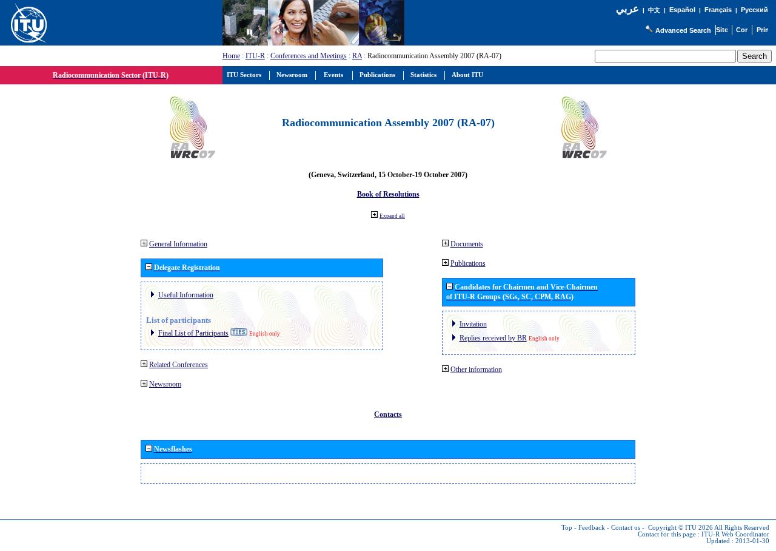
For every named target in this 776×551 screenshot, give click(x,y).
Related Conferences (178, 364)
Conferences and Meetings (308, 56)
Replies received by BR (493, 338)
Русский (754, 9)
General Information (178, 244)
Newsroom (165, 384)
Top (566, 527)
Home (231, 56)
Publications (468, 263)
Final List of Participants (193, 333)
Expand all (392, 216)
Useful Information (185, 295)
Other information (476, 369)
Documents (466, 244)
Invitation (473, 324)
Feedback (591, 527)
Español (682, 9)
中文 (654, 10)
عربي (627, 9)
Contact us (625, 527)
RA (357, 56)
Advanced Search (683, 30)
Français (718, 9)
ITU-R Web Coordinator (735, 534)
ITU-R (255, 56)
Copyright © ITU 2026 (680, 527)
